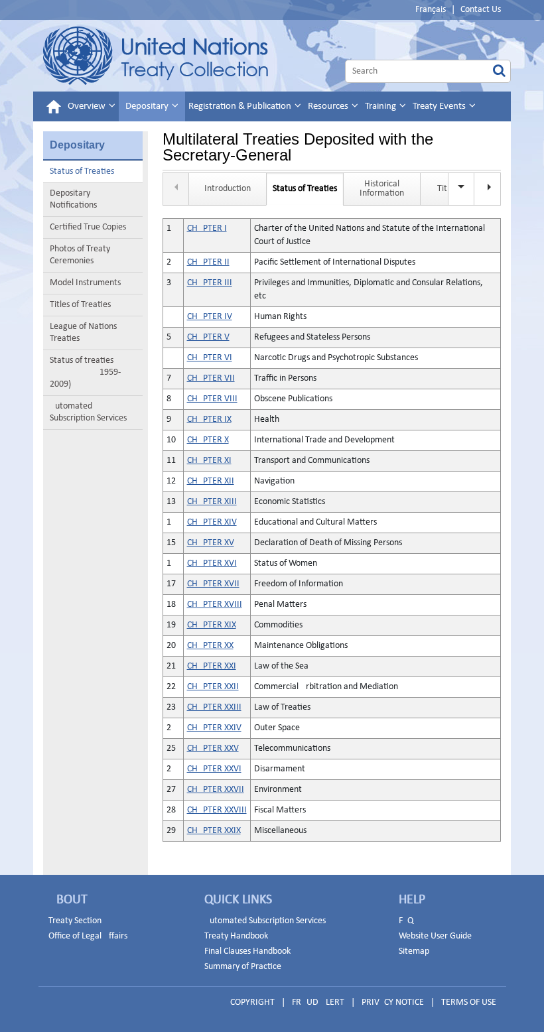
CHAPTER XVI (212, 563)
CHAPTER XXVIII (217, 810)
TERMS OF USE (468, 1002)
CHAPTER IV (209, 317)
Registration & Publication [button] (240, 106)
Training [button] (381, 106)
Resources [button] (329, 106)
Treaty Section (75, 921)
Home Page (155, 56)
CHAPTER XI (209, 461)
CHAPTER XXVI (214, 769)
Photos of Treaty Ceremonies (80, 255)
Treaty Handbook (236, 936)
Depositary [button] (147, 106)
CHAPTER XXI (211, 666)
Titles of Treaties (80, 305)
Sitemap (414, 951)
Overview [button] (87, 106)
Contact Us (480, 10)
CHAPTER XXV (213, 748)
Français (430, 10)
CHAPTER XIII (212, 502)
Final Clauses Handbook (247, 951)
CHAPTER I (207, 228)
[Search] (499, 71)
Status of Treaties (82, 171)
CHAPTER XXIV (214, 728)
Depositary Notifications (73, 199)
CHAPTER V (208, 337)
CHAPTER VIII (212, 399)
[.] (487, 189)
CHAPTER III (209, 283)
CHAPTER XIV (212, 522)
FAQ (406, 921)
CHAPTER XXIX (214, 831)
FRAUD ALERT (318, 1002)
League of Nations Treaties (83, 333)
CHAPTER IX (209, 419)
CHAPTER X (208, 440)
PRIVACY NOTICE (393, 1002)
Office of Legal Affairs (87, 936)
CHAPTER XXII (213, 687)
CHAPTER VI (209, 358)
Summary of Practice (242, 967)
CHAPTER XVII (213, 584)
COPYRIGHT (252, 1002)
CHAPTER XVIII (214, 605)
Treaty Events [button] (440, 106)
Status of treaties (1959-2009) (85, 372)
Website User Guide (435, 936)
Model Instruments (85, 283)
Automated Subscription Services (88, 412)
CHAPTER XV (210, 543)
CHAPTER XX (210, 646)
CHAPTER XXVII (215, 790)
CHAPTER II (208, 262)
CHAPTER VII (211, 378)
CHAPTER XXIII (214, 707)
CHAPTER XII (210, 481)
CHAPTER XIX (211, 625)
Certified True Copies (88, 227)
